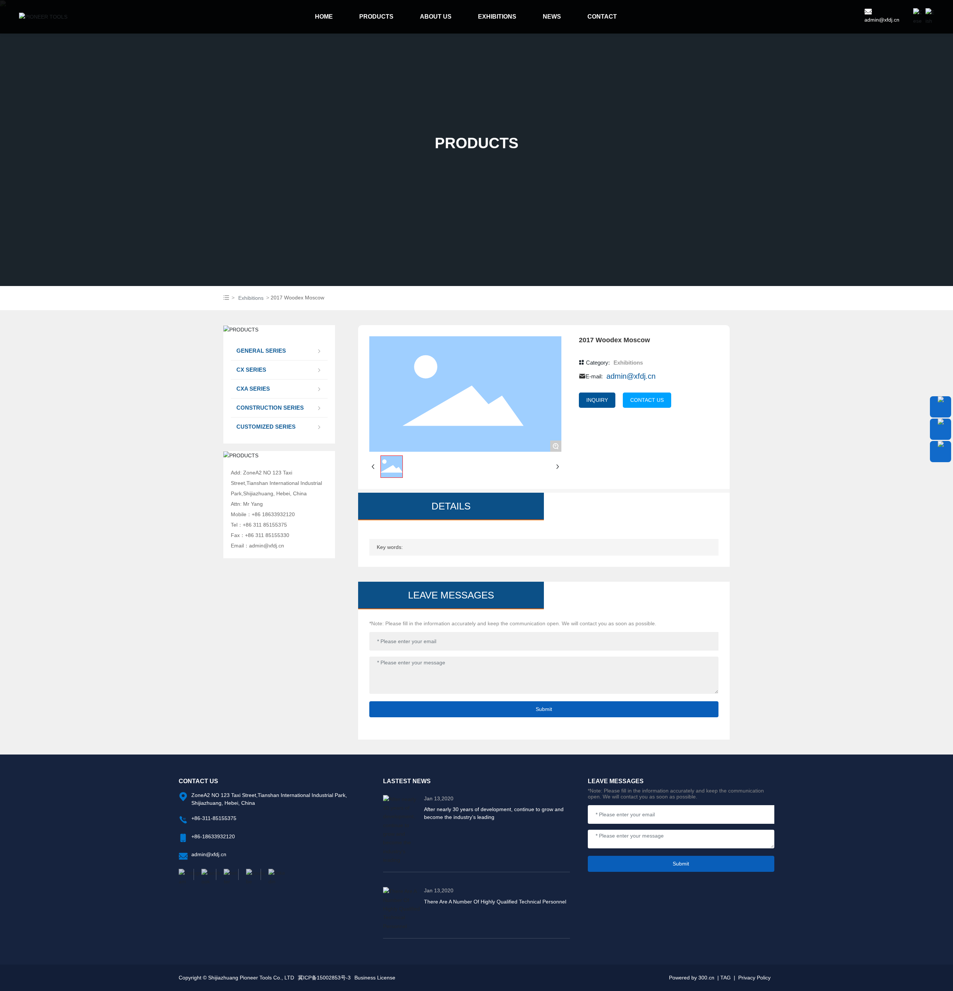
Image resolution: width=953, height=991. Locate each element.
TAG (725, 978)
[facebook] (205, 874)
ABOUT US (436, 16)
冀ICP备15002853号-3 (324, 978)
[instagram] (186, 874)
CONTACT (602, 16)
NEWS (552, 16)
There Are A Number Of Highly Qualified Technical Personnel (495, 902)
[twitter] (227, 874)
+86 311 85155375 (265, 525)
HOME (324, 16)
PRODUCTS (376, 16)
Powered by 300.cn (691, 978)
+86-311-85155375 (213, 818)
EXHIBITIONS (497, 16)
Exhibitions (251, 298)
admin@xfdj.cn (881, 20)
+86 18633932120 (273, 514)
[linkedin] (272, 874)
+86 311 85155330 (267, 535)
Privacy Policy (754, 978)
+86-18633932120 (213, 836)
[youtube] (249, 874)
